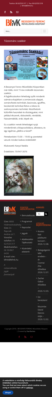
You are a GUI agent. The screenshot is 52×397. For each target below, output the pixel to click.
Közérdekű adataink (26, 250)
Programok (26, 221)
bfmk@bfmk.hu (27, 6)
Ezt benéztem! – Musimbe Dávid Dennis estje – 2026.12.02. (42, 308)
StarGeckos (31, 331)
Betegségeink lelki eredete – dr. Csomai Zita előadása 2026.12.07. (42, 261)
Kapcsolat (26, 227)
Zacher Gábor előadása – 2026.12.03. (42, 284)
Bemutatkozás (26, 215)
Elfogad (8, 393)
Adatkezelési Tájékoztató (26, 241)
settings (29, 388)
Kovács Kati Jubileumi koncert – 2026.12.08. (42, 237)
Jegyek (25, 233)
